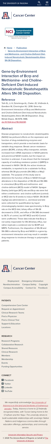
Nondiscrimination (11, 284)
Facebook (9, 380)
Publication (21, 48)
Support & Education (11, 323)
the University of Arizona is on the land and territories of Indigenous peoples (25, 405)
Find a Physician (9, 316)
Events (5, 363)
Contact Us (31, 288)
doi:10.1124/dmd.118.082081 (14, 122)
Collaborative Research (12, 344)
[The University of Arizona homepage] (15, 3)
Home (9, 48)
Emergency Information (32, 281)
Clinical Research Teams (13, 312)
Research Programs (10, 341)
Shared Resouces (10, 348)
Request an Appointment (13, 309)
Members (6, 355)
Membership (7, 359)
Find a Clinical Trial (10, 320)
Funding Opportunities (12, 366)
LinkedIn (8, 387)
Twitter (7, 384)
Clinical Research (10, 352)
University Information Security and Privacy (25, 435)
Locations (6, 327)
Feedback (42, 288)
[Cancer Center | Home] (25, 15)
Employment (13, 281)
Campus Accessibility (13, 288)
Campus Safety (29, 284)
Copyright (43, 284)
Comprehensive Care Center (15, 305)
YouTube (8, 391)
